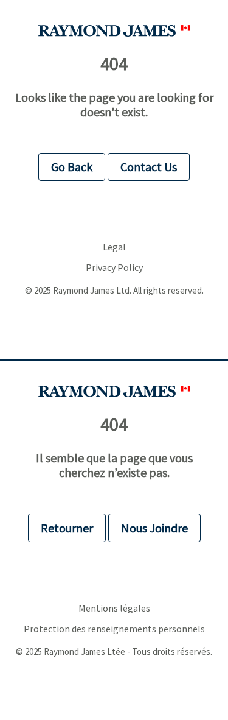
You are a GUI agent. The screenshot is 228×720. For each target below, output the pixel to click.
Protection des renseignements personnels (114, 629)
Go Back (71, 166)
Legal (114, 247)
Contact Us (148, 166)
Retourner (67, 527)
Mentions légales (114, 608)
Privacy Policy (114, 268)
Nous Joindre (154, 527)
